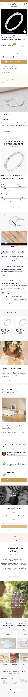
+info (25, 530)
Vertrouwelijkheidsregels (14, 673)
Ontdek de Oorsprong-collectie (7, 380)
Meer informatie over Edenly (13, 576)
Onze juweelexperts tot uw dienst (15, 82)
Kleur (2, 186)
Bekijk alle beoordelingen (5, 303)
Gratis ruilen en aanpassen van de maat (9, 68)
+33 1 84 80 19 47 (11, 475)
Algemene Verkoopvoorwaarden (14, 671)
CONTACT (4, 671)
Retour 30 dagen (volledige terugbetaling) (10, 66)
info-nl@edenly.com (14, 681)
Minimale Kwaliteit (5, 188)
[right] (24, 31)
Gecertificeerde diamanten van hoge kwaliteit (9, 207)
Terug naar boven (14, 689)
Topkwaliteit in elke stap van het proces (12, 179)
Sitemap (23, 671)
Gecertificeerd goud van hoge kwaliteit (8, 194)
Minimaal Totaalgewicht (7, 202)
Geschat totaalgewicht (5, 191)
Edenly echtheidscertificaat (7, 70)
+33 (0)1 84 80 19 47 (13, 679)
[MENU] (1, 4)
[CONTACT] (24, 4)
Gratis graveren (18, 53)
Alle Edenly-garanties (6, 72)
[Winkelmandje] (26, 4)
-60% (14, 44)
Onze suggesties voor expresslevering (9, 58)
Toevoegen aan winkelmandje (14, 62)
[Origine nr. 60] (14, 21)
